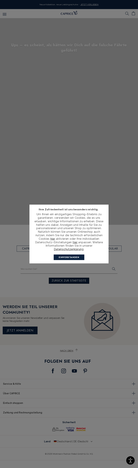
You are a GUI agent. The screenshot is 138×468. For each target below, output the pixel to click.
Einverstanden (69, 257)
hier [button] (75, 242)
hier (52, 238)
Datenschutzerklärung (69, 249)
